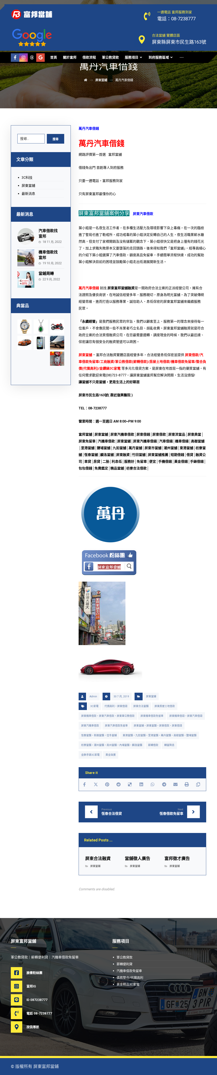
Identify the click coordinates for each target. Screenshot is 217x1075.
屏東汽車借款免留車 (116, 725)
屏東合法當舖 (141, 706)
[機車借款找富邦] (25, 257)
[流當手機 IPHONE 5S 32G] (41, 343)
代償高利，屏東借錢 (115, 706)
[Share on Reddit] (118, 784)
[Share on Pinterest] (107, 784)
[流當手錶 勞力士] (24, 326)
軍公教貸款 (124, 957)
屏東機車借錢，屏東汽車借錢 (185, 715)
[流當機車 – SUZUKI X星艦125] (57, 326)
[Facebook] (15, 57)
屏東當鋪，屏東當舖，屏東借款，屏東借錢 (158, 725)
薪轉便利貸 (124, 964)
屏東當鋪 (151, 696)
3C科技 (27, 178)
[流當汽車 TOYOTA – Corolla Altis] (24, 343)
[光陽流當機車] (57, 359)
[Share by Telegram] (164, 784)
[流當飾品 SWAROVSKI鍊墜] (41, 326)
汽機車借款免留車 (129, 971)
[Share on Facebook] (84, 784)
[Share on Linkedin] (141, 784)
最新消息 (28, 194)
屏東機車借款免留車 (151, 715)
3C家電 (94, 706)
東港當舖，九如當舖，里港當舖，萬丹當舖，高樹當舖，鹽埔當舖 (159, 735)
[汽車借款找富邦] (25, 236)
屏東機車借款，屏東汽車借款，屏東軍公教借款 (108, 715)
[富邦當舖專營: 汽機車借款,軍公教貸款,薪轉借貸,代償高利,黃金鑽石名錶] (32, 14)
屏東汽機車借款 (90, 725)
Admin (93, 696)
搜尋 (55, 139)
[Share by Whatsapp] (152, 784)
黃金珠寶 (111, 754)
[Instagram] (23, 57)
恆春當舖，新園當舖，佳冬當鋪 (99, 735)
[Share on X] (95, 784)
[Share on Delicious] (130, 784)
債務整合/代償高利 (130, 978)
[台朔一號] (57, 343)
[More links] (181, 57)
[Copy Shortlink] (198, 784)
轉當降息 (169, 745)
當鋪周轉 (46, 273)
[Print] (187, 784)
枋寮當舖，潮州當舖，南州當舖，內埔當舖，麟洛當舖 (111, 745)
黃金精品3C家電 (128, 984)
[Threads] (32, 57)
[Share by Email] (175, 784)
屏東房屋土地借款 (164, 706)
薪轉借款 (153, 745)
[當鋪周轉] (25, 279)
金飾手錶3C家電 (90, 754)
